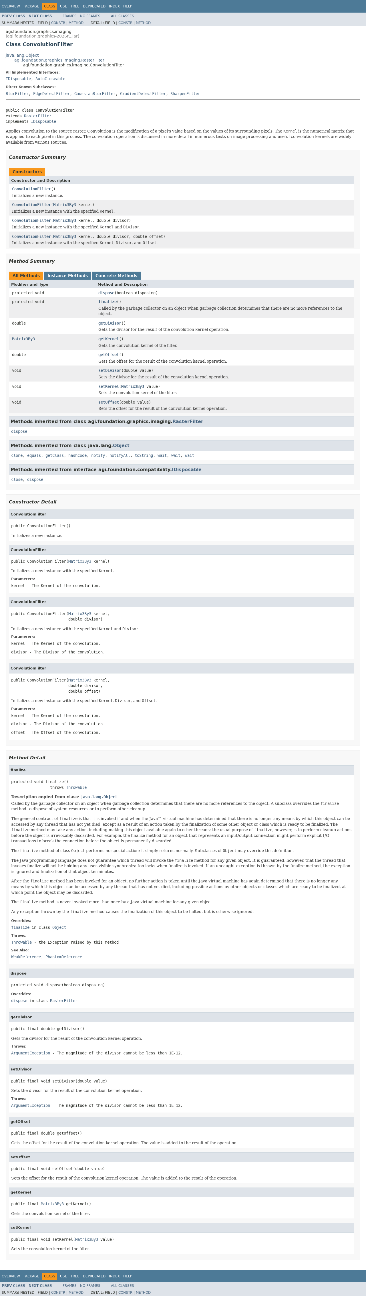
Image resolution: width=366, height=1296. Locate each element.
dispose (106, 293)
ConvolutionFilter (31, 189)
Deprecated (94, 6)
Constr (58, 23)
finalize (107, 301)
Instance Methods (67, 275)
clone (17, 455)
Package (31, 6)
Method (76, 23)
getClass (54, 455)
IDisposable (18, 78)
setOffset (108, 402)
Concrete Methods (116, 275)
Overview (11, 6)
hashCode (77, 455)
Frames (70, 16)
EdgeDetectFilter (51, 93)
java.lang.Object (22, 55)
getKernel (108, 339)
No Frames (90, 16)
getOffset (108, 354)
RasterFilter (37, 116)
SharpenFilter (185, 93)
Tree (75, 6)
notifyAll (120, 455)
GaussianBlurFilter (95, 93)
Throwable (76, 787)
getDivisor (109, 323)
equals (34, 455)
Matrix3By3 (64, 204)
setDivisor (109, 370)
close (17, 479)
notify (98, 455)
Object (121, 445)
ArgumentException (30, 1053)
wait (162, 455)
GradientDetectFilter (143, 93)
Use (63, 6)
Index (114, 6)
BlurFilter (17, 93)
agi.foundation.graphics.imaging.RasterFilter (59, 60)
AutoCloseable (50, 78)
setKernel (108, 386)
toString (144, 455)
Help (127, 6)
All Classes (122, 16)
